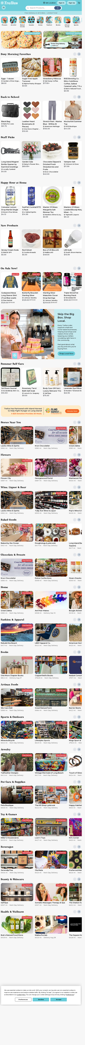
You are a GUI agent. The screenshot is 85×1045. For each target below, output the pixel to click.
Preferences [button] (70, 994)
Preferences (23, 999)
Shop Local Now (66, 354)
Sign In (61, 3)
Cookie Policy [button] (21, 994)
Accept (58, 999)
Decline (41, 999)
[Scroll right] (79, 22)
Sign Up (72, 3)
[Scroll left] (2, 22)
